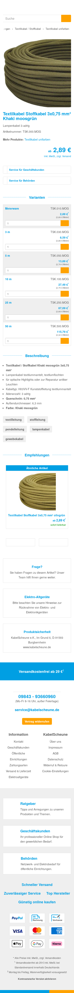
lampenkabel (41, 429)
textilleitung (14, 419)
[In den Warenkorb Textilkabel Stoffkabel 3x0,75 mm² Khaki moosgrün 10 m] (65, 294)
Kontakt (18, 741)
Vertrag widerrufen (37, 721)
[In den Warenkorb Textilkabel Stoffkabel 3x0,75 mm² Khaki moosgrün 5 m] (65, 270)
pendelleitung (15, 429)
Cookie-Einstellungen (55, 771)
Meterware (12, 208)
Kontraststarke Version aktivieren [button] (37, 979)
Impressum (56, 747)
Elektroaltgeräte (18, 777)
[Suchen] (66, 18)
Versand (66, 156)
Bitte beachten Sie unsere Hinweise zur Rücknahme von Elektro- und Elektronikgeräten (37, 607)
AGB (55, 753)
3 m (7, 232)
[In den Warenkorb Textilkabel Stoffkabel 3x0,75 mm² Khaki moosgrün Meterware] (65, 223)
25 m (8, 302)
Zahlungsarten (18, 765)
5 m (7, 255)
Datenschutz (55, 759)
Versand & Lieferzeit (18, 771)
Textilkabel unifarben (37, 139)
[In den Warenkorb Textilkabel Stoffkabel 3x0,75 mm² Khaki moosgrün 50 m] (65, 341)
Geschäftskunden (18, 747)
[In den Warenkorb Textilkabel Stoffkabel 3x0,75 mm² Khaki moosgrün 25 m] (65, 317)
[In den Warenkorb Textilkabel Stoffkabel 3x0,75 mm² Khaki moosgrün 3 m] (65, 247)
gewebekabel (14, 439)
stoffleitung (37, 419)
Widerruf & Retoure (55, 765)
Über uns (55, 741)
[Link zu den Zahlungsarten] (37, 932)
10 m (8, 279)
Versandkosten (53, 957)
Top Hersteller (58, 893)
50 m (8, 326)
